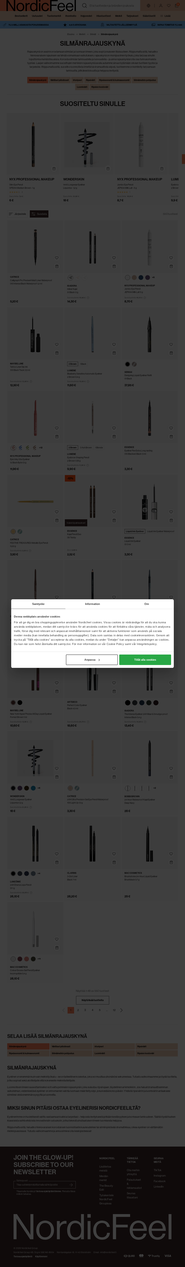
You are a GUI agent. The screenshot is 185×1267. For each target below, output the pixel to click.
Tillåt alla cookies (145, 659)
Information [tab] (92, 603)
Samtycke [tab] (38, 603)
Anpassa (90, 659)
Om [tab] (146, 603)
